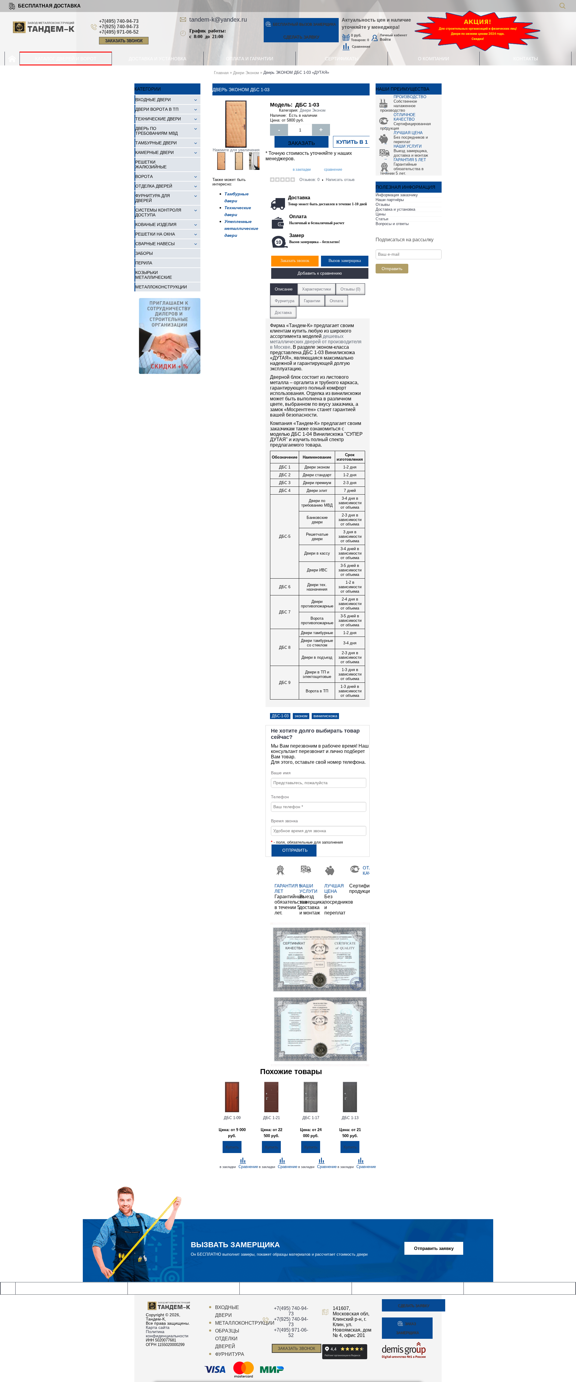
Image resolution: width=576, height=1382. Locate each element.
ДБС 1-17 (310, 1118)
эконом (301, 716)
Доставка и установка (395, 209)
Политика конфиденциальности (167, 1333)
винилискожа (325, 716)
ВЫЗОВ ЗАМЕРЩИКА (304, 24)
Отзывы (383, 204)
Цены (381, 214)
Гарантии (312, 301)
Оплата (336, 301)
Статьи (382, 219)
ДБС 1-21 (271, 1118)
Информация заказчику (397, 195)
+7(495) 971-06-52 (119, 32)
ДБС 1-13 (350, 1118)
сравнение (333, 169)
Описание (283, 289)
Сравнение (361, 46)
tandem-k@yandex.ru (218, 19)
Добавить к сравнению (320, 273)
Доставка (283, 312)
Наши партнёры (390, 199)
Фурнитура (284, 301)
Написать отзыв (340, 179)
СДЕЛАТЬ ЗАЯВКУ (301, 37)
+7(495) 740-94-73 (119, 21)
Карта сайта (158, 1327)
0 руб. (356, 35)
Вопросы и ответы (392, 223)
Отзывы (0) (350, 289)
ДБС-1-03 (280, 716)
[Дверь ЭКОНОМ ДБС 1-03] (221, 161)
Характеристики (316, 289)
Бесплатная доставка (49, 5)
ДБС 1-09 (232, 1118)
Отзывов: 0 (309, 179)
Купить (232, 1147)
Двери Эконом (313, 110)
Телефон (280, 796)
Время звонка (284, 820)
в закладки (302, 169)
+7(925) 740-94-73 (119, 26)
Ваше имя (281, 772)
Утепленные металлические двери (241, 228)
